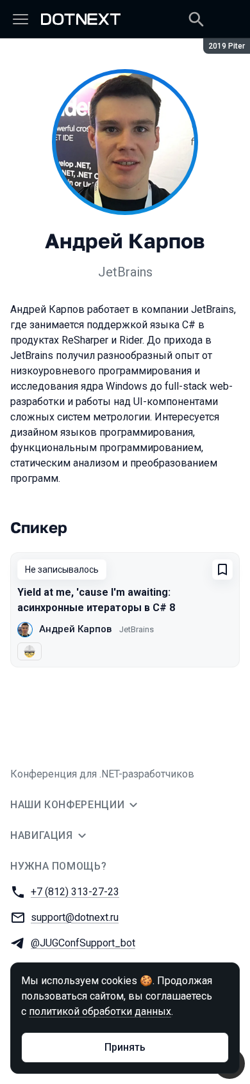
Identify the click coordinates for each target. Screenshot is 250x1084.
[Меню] (20, 19)
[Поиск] (196, 19)
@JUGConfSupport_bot (83, 943)
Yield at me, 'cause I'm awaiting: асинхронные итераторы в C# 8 (96, 600)
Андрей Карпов (75, 629)
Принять (125, 1047)
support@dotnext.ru (75, 917)
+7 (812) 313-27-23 (75, 892)
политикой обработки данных (100, 1011)
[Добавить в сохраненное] (222, 569)
